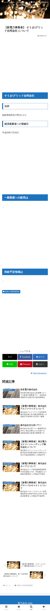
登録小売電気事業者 (12, 292)
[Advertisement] (25, 64)
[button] (40, 364)
